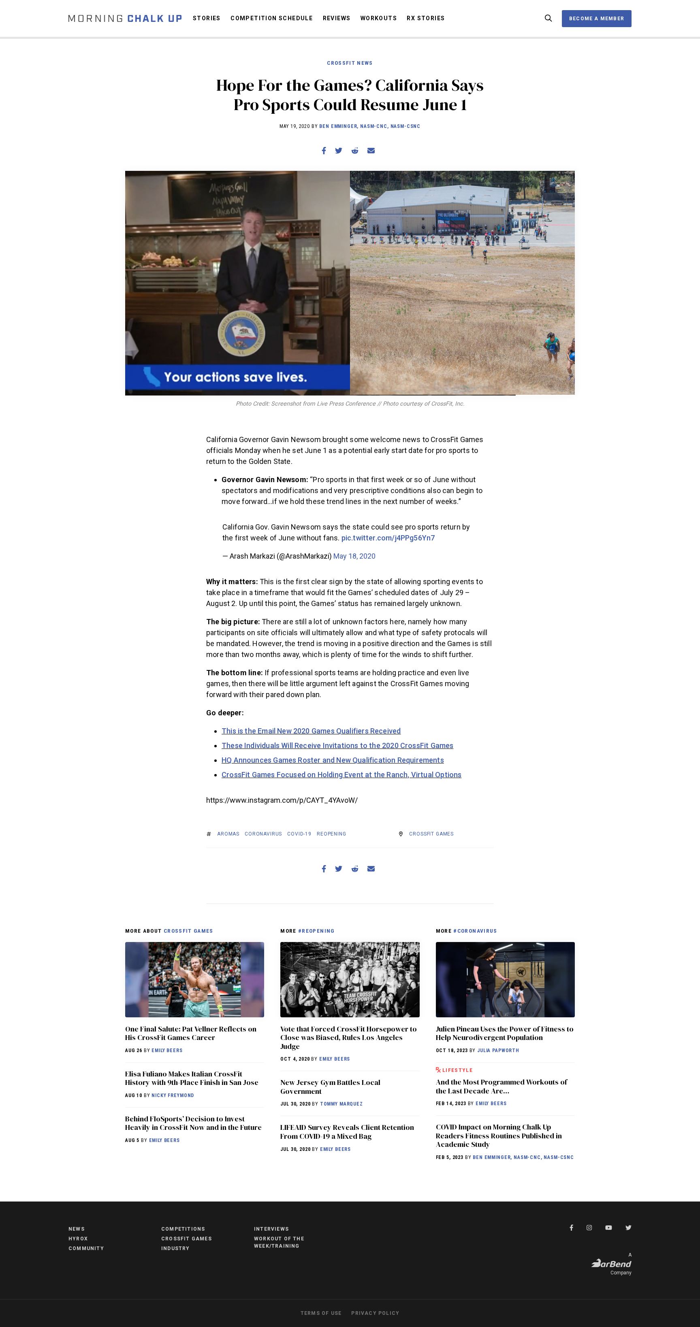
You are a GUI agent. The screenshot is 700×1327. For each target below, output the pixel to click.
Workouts (379, 18)
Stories (207, 18)
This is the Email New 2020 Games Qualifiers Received (311, 731)
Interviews (271, 1229)
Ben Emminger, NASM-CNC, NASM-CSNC (369, 126)
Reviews (337, 18)
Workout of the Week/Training (279, 1242)
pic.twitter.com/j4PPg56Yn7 (388, 538)
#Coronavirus (475, 930)
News (76, 1229)
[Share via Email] (371, 151)
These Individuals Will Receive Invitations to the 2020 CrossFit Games (337, 745)
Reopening (331, 834)
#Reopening (316, 930)
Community (86, 1248)
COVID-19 (299, 834)
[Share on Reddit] (355, 151)
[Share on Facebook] (324, 151)
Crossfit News (350, 63)
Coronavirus (263, 834)
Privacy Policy (375, 1313)
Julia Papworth (498, 1050)
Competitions (183, 1229)
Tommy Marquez (341, 1104)
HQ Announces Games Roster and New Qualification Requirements (333, 760)
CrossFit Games (431, 834)
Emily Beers (167, 1050)
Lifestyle (457, 1070)
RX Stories (426, 18)
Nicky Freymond (173, 1095)
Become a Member (596, 18)
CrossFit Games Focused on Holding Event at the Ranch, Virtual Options (341, 774)
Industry (175, 1248)
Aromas (228, 834)
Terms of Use (321, 1313)
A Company (621, 1264)
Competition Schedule (271, 18)
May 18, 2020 (354, 556)
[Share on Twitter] (338, 151)
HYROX (78, 1239)
